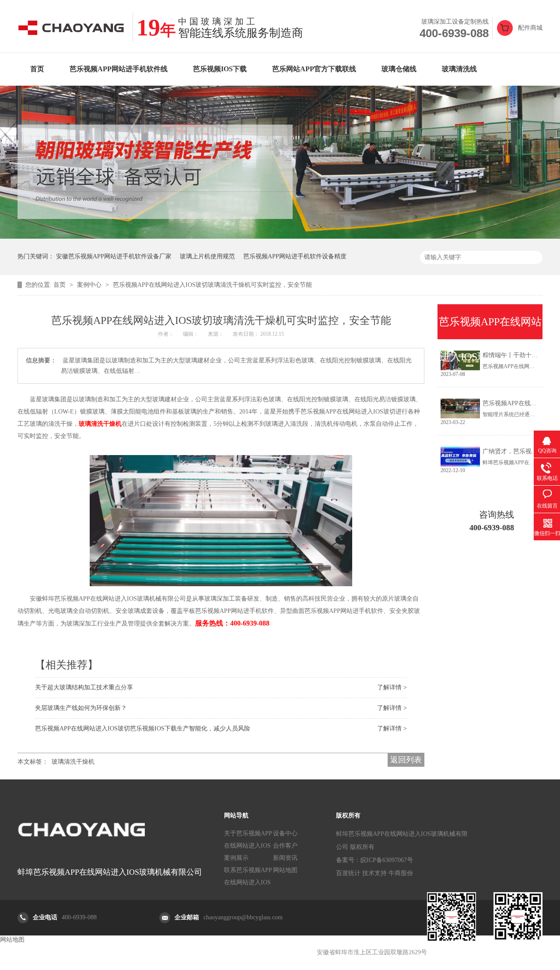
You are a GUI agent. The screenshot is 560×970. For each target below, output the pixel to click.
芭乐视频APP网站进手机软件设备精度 (294, 256)
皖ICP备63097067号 (386, 860)
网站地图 (285, 870)
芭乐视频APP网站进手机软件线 (119, 69)
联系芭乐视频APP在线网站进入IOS (248, 876)
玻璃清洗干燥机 (73, 761)
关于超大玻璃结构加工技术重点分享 (84, 687)
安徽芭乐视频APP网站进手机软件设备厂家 (114, 256)
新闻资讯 (285, 858)
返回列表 (406, 759)
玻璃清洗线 (459, 69)
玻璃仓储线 (399, 69)
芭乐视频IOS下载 (220, 69)
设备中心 (285, 833)
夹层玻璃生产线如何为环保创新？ (81, 708)
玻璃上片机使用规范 (207, 256)
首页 (37, 69)
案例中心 (90, 285)
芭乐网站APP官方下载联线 (314, 69)
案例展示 (236, 858)
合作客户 (285, 845)
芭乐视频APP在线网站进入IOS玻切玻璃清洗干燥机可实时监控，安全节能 (212, 285)
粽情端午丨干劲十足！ (513, 355)
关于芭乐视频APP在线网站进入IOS (248, 839)
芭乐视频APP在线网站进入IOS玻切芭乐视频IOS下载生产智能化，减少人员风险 (142, 728)
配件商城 (530, 27)
